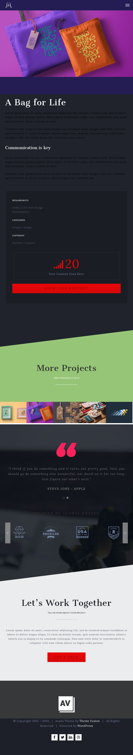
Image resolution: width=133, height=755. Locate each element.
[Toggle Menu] (127, 5)
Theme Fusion (89, 721)
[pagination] (64, 498)
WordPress (85, 725)
